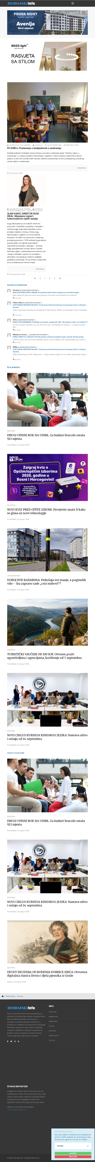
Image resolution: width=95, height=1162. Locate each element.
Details (60, 1146)
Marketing (53, 1021)
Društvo (11, 650)
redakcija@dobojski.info (16, 1110)
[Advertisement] (26, 1060)
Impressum (53, 1016)
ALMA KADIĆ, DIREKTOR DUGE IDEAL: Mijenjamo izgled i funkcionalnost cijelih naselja (23, 216)
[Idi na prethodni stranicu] (40, 278)
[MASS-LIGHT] (47, 56)
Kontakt (52, 1031)
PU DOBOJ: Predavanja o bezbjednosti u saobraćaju (34, 148)
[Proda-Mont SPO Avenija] (47, 22)
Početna (52, 1012)
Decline (73, 1157)
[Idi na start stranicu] (35, 278)
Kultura (11, 431)
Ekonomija (10, 996)
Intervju (38, 145)
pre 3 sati (17, 330)
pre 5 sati (17, 342)
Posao (52, 1026)
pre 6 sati (17, 359)
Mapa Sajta (54, 1035)
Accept (73, 1153)
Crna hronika (13, 576)
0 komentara (81, 168)
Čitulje (52, 1040)
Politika (11, 505)
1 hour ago (17, 298)
